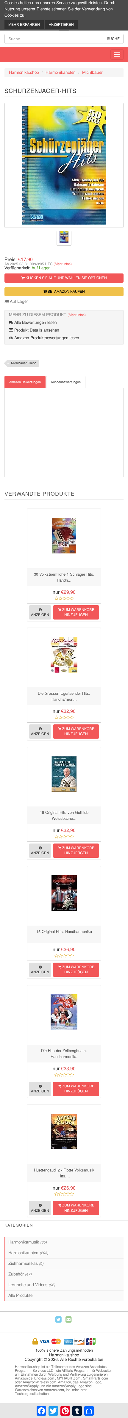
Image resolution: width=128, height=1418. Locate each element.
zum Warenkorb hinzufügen (77, 612)
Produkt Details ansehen (36, 330)
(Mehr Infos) (63, 264)
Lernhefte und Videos (31, 1285)
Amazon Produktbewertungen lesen (46, 338)
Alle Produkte (20, 1296)
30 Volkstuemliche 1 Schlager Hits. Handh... (64, 577)
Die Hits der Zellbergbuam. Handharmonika (64, 1053)
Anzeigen (40, 615)
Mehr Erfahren (24, 24)
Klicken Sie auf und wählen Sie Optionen (66, 278)
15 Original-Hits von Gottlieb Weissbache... (64, 815)
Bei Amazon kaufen (66, 291)
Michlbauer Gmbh (23, 363)
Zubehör (20, 1274)
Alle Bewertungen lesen (35, 323)
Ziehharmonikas (25, 1264)
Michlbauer (92, 73)
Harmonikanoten (61, 73)
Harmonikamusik (27, 1242)
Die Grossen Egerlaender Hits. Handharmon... (64, 696)
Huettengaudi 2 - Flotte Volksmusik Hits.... (64, 1173)
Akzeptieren (61, 24)
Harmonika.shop (24, 73)
